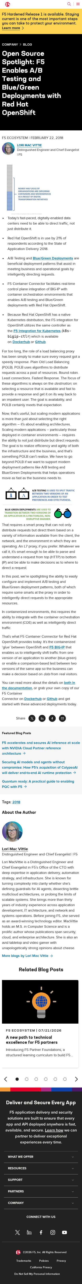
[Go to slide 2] (26, 1079)
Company (10, 44)
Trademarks (23, 1261)
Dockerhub (21, 342)
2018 (16, 802)
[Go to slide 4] (45, 1079)
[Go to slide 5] (55, 1079)
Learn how (54, 1130)
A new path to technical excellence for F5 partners (32, 1040)
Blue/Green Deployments (53, 258)
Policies (44, 1261)
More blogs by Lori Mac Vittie (25, 956)
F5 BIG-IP (57, 647)
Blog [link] (27, 44)
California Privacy (41, 1267)
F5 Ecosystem (20, 1030)
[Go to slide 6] (64, 1079)
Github (40, 342)
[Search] (69, 4)
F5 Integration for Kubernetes (37, 331)
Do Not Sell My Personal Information (37, 1274)
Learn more (11, 28)
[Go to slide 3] (36, 1079)
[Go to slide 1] (17, 1079)
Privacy (61, 1261)
